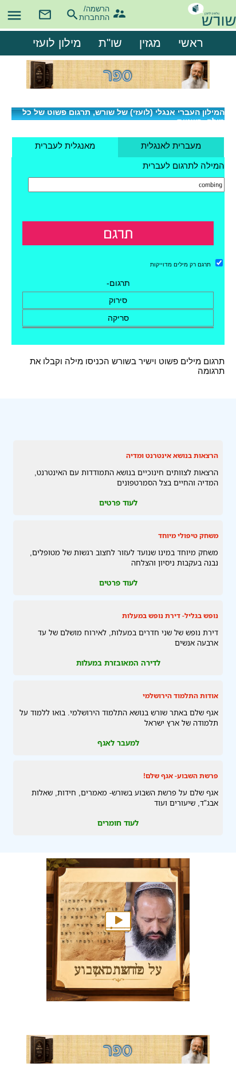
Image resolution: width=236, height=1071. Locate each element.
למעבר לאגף (118, 743)
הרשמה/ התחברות (99, 12)
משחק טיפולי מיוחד (188, 535)
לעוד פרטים (118, 502)
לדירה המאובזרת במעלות (118, 663)
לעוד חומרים (118, 823)
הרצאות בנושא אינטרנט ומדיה (172, 455)
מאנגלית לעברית (65, 145)
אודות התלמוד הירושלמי (180, 695)
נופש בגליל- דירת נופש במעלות (170, 615)
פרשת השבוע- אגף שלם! (180, 776)
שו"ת (110, 43)
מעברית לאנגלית (171, 145)
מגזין (150, 43)
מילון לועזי (57, 43)
